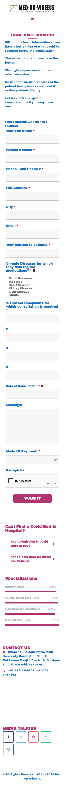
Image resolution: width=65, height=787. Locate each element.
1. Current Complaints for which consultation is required (32, 306)
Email (12, 226)
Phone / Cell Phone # (25, 169)
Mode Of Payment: (23, 451)
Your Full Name (20, 131)
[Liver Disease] (32, 292)
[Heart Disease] (32, 285)
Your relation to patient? (28, 245)
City (11, 207)
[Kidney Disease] (32, 288)
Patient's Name (20, 150)
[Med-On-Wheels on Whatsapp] (46, 737)
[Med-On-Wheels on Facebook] (8, 737)
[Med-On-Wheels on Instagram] (8, 749)
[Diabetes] (32, 282)
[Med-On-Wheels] (32, 7)
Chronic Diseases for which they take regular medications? (32, 267)
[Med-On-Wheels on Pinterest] (33, 737)
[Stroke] (32, 295)
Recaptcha (15, 470)
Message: (14, 405)
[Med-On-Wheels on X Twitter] (21, 737)
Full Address (18, 188)
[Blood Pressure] (32, 278)
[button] (32, 544)
